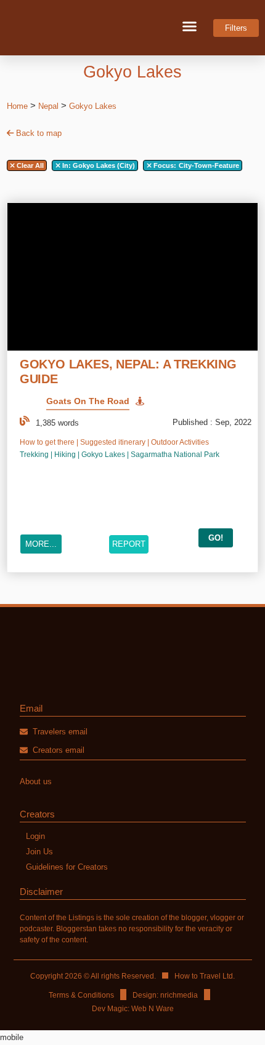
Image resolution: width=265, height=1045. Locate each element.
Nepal (48, 106)
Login (35, 836)
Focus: (164, 165)
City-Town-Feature (196, 165)
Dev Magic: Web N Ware (133, 1008)
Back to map (38, 133)
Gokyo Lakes (92, 106)
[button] (190, 26)
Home (17, 106)
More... (41, 544)
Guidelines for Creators (67, 867)
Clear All (29, 165)
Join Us (39, 851)
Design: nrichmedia (165, 995)
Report (128, 544)
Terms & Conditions (81, 995)
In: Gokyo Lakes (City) (97, 165)
